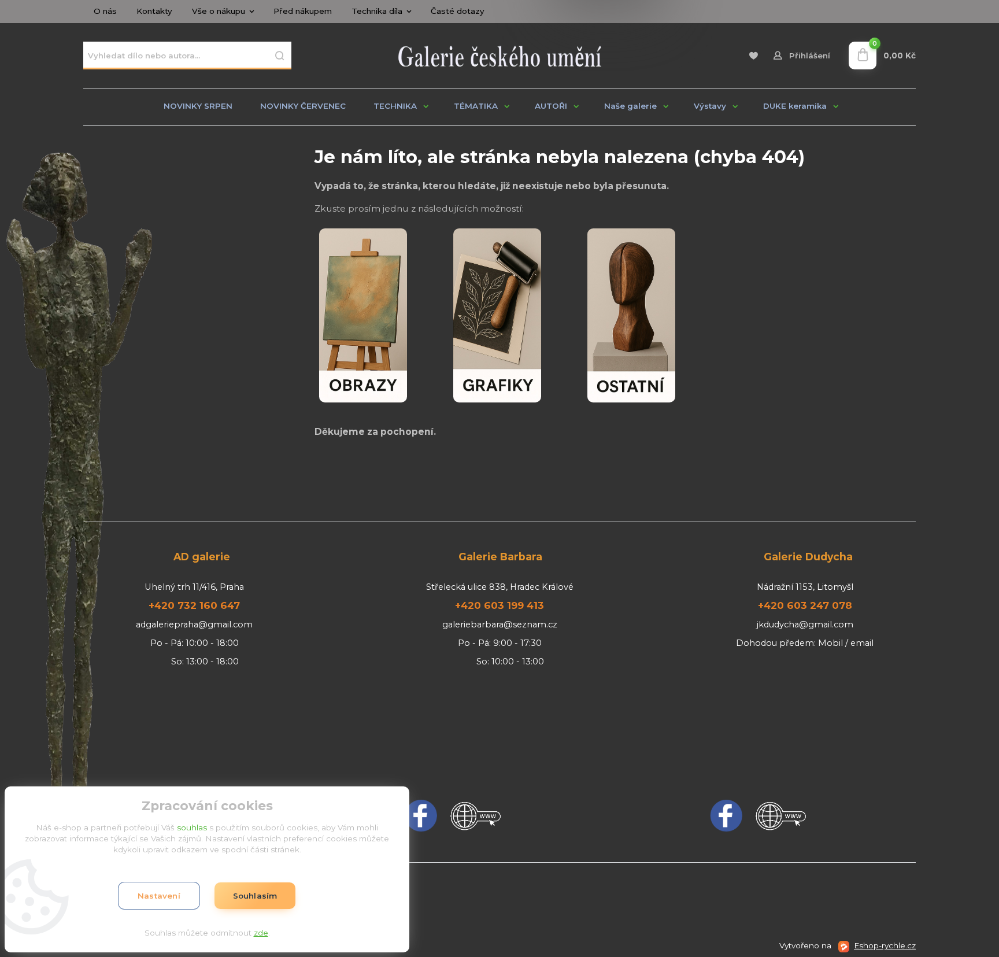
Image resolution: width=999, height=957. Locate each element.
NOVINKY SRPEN (198, 105)
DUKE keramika (795, 105)
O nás (105, 11)
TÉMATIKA (476, 105)
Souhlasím (255, 895)
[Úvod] (499, 55)
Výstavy (710, 105)
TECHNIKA (395, 105)
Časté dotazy (457, 11)
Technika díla (377, 11)
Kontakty (154, 11)
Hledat (279, 55)
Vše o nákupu (218, 11)
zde (261, 932)
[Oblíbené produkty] (753, 56)
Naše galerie (630, 105)
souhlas (192, 827)
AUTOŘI (551, 105)
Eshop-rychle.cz (885, 945)
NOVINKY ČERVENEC (303, 105)
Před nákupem (302, 11)
